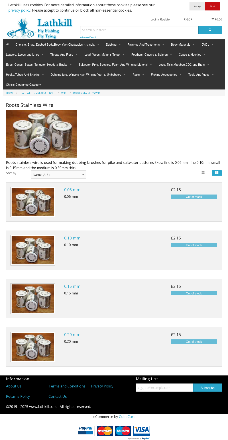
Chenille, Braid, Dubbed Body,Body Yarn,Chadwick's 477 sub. (55, 44)
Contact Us (58, 396)
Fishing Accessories (164, 74)
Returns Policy (18, 396)
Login (154, 19)
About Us (14, 386)
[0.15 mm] (33, 299)
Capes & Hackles (190, 54)
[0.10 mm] (33, 250)
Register (165, 19)
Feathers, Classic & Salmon (149, 54)
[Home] (7, 44)
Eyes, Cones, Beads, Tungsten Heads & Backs (36, 64)
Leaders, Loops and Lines (22, 54)
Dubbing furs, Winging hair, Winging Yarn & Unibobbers (86, 74)
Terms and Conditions (67, 386)
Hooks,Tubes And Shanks (23, 74)
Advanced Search (88, 37)
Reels (136, 74)
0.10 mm (72, 238)
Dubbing (111, 44)
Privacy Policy (102, 386)
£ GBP (188, 19)
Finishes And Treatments (144, 44)
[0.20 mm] (33, 347)
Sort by (11, 173)
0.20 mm (72, 334)
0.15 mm (72, 286)
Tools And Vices (199, 74)
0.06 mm (72, 189)
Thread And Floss (61, 54)
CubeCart (127, 416)
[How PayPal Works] (114, 431)
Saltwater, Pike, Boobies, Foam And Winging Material (113, 64)
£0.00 (218, 19)
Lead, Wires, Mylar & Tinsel (102, 54)
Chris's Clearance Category (23, 84)
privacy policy (19, 10)
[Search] (210, 30)
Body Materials (180, 44)
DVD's (205, 44)
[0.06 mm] (33, 202)
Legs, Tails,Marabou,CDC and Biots (182, 64)
